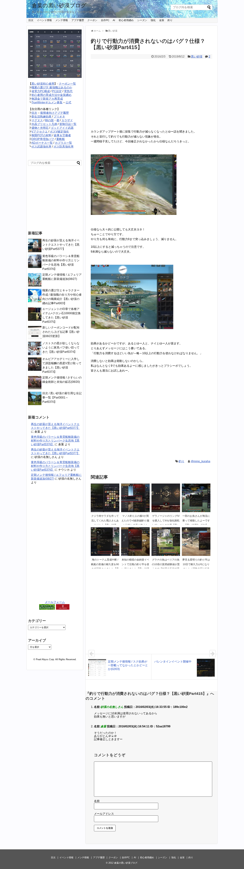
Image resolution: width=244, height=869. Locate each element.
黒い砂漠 (196, 56)
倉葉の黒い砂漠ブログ (59, 5)
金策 (161, 20)
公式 (68, 102)
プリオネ (59, 116)
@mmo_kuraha (200, 461)
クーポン (92, 20)
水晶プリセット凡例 (44, 124)
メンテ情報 (61, 20)
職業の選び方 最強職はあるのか (51, 87)
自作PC (105, 20)
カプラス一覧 (63, 142)
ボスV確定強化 (59, 131)
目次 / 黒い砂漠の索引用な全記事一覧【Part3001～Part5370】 (62, 397)
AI (114, 20)
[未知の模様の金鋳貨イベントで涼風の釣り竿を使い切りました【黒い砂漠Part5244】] (135, 541)
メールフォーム (55, 602)
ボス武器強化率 (41, 146)
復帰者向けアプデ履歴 (54, 112)
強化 (153, 20)
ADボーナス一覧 (42, 142)
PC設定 (57, 91)
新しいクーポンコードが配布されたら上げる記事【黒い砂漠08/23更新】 (60, 332)
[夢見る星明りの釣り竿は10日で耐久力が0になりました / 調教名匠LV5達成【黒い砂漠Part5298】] (196, 541)
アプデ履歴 (77, 20)
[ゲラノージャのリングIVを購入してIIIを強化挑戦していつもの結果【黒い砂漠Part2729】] (165, 498)
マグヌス (37, 120)
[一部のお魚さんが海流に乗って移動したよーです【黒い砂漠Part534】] (196, 498)
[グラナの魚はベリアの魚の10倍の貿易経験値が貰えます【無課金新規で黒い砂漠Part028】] (165, 541)
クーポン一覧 (67, 83)
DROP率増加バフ (42, 139)
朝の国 (49, 120)
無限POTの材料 (41, 135)
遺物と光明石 (40, 127)
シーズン (142, 20)
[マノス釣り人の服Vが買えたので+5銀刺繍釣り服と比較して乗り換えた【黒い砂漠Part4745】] (135, 498)
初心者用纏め (126, 20)
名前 (97, 801)
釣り (170, 20)
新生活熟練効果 (41, 116)
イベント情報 (44, 20)
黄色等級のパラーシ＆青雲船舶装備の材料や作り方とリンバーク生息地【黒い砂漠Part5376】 (55, 440)
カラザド (67, 120)
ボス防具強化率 (64, 146)
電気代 (68, 91)
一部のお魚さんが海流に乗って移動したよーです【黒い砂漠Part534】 (196, 520)
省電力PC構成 (40, 91)
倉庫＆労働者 (62, 135)
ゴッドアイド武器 (62, 127)
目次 (30, 20)
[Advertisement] (151, 96)
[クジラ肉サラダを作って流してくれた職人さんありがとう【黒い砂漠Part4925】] (105, 498)
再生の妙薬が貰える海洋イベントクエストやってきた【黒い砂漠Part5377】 (60, 244)
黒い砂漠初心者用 (42, 83)
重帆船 (60, 139)
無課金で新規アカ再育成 (47, 98)
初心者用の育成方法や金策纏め (51, 94)
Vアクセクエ (39, 131)
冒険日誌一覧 (67, 124)
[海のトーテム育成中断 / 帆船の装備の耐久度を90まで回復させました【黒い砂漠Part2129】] (105, 541)
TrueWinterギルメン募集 (47, 102)
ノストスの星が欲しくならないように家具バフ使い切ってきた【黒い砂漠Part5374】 (60, 347)
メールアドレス (104, 813)
